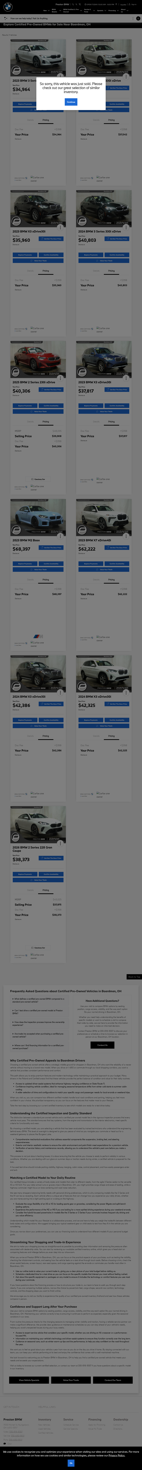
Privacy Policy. (117, 1455)
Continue (71, 102)
